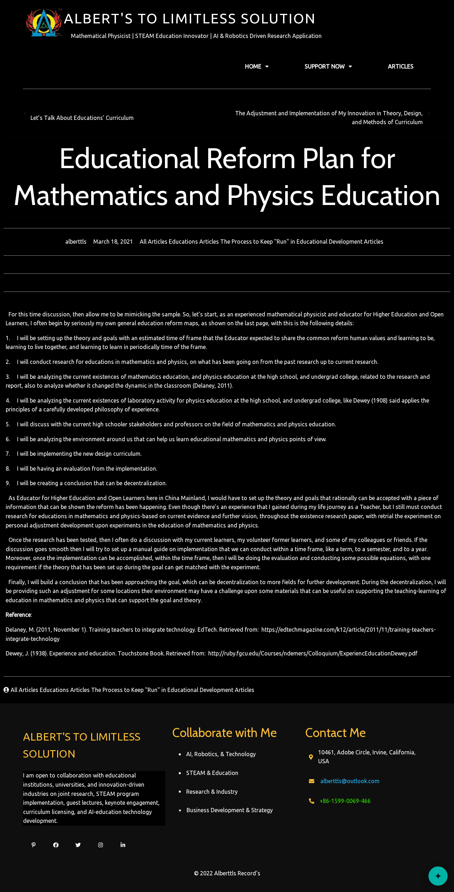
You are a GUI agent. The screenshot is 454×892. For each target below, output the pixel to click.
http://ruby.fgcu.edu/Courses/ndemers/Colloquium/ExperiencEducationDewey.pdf (312, 653)
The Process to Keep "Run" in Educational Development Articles (301, 241)
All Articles (154, 241)
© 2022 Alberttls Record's (227, 873)
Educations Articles (194, 241)
